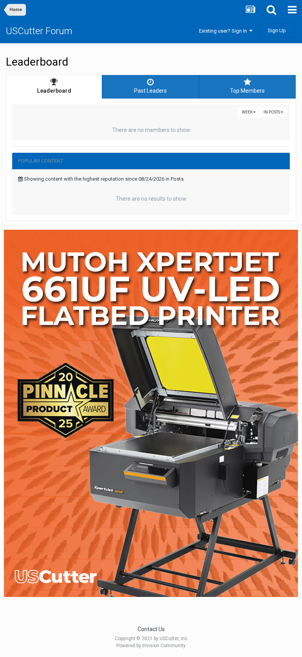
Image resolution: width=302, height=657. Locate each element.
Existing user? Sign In (224, 31)
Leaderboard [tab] (54, 91)
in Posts (272, 112)
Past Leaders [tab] (150, 91)
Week (247, 112)
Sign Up (277, 30)
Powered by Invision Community (151, 645)
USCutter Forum (39, 31)
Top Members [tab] (247, 91)
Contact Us (151, 629)
